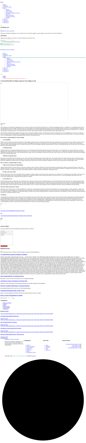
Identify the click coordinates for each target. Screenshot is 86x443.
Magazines (5, 5)
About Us (5, 19)
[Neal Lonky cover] (76, 345)
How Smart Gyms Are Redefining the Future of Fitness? (13, 210)
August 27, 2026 (4, 318)
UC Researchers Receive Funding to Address (14, 254)
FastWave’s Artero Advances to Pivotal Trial (14, 281)
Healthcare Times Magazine (19, 356)
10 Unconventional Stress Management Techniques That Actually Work (16, 215)
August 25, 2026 (4, 330)
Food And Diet (9, 11)
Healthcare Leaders (7, 7)
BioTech (8, 17)
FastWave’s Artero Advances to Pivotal (11, 328)
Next (2, 218)
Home (4, 4)
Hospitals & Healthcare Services (13, 13)
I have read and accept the (11, 41)
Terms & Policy (16, 41)
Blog (47, 348)
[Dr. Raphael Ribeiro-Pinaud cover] (73, 344)
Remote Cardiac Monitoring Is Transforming (12, 334)
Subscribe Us (6, 21)
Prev (1, 213)
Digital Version (6, 306)
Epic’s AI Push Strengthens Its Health (11, 295)
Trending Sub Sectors (10, 16)
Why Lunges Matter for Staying (9, 322)
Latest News (6, 22)
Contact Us (5, 20)
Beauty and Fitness (10, 15)
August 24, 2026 (4, 336)
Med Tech (8, 14)
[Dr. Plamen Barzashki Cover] (74, 347)
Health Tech (8, 10)
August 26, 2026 (4, 324)
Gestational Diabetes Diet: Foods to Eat (13, 290)
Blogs (4, 8)
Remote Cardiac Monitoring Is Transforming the (15, 286)
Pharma (7, 9)
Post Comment (4, 246)
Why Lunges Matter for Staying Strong (12, 276)
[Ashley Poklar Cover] (76, 346)
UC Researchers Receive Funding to (10, 316)
